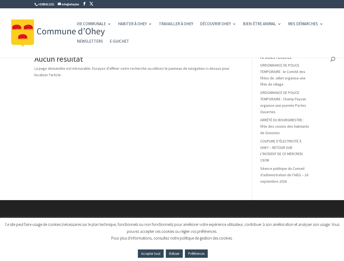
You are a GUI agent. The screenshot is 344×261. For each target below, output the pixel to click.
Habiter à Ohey (132, 24)
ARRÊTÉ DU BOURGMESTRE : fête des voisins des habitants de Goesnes (284, 126)
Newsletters (90, 41)
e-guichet (119, 41)
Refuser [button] (174, 253)
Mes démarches (303, 24)
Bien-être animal (259, 24)
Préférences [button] (196, 253)
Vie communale (91, 24)
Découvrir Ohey (215, 24)
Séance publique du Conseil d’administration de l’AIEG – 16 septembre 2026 (284, 175)
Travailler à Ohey (176, 24)
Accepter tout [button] (150, 253)
